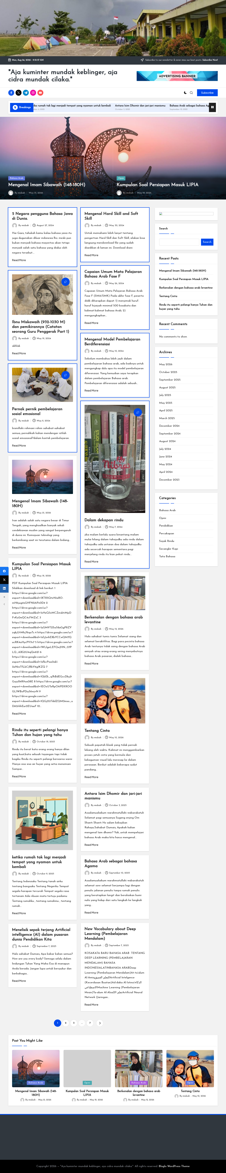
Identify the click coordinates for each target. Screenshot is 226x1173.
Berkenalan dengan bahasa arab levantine (186, 287)
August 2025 (167, 387)
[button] (207, 92)
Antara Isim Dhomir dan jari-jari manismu (87, 105)
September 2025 (170, 379)
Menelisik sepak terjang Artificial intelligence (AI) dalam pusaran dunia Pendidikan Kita (41, 934)
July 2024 (165, 449)
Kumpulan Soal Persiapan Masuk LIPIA (158, 185)
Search (163, 228)
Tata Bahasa (167, 556)
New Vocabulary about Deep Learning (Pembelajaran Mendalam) (110, 934)
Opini (121, 178)
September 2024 (170, 433)
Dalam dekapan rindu (104, 520)
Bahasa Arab (16, 178)
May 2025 (165, 403)
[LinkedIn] (4, 588)
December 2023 (169, 479)
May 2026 (165, 364)
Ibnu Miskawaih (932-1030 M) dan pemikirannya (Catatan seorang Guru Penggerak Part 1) (40, 327)
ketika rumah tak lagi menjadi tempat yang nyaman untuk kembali (39, 862)
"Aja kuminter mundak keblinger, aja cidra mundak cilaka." (62, 76)
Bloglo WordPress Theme (174, 1166)
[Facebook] (4, 571)
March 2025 (167, 418)
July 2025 (165, 395)
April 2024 (166, 472)
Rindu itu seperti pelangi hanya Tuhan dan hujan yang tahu (185, 307)
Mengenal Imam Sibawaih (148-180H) (46, 185)
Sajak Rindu (166, 541)
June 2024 (165, 456)
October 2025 (168, 372)
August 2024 (167, 441)
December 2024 (169, 426)
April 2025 (166, 410)
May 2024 (165, 464)
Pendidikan (166, 525)
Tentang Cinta (97, 731)
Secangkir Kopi (168, 548)
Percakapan (166, 533)
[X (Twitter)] (4, 579)
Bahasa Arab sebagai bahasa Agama (138, 105)
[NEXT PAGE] (99, 1023)
